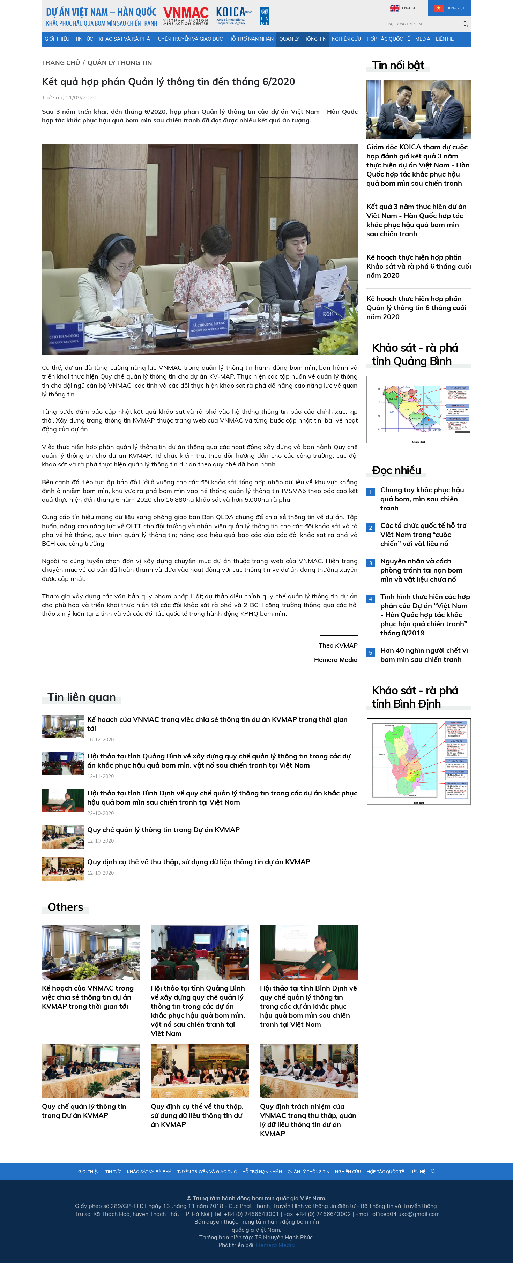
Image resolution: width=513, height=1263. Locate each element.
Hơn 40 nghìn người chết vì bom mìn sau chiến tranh (424, 655)
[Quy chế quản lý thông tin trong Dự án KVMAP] (63, 836)
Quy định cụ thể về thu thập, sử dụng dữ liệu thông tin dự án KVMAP (198, 861)
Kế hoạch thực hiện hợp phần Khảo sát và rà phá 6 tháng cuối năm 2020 (418, 266)
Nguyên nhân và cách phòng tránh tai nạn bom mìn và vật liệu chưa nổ (421, 569)
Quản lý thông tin (302, 39)
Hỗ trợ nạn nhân (251, 39)
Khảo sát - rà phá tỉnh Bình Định (415, 696)
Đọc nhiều (396, 470)
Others (65, 906)
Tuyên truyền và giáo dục (189, 39)
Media (422, 39)
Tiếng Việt (455, 8)
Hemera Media (336, 660)
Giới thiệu (57, 39)
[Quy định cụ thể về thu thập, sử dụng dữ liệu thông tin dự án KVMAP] (63, 868)
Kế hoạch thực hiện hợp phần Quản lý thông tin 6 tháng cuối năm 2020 (416, 307)
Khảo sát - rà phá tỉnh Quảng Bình (415, 354)
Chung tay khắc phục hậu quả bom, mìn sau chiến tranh (422, 498)
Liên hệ (445, 39)
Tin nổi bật (398, 65)
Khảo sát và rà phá (124, 39)
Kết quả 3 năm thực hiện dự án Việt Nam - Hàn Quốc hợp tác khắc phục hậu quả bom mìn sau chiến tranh (416, 220)
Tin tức (84, 39)
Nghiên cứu (346, 39)
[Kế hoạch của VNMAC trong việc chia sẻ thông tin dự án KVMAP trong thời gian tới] (63, 725)
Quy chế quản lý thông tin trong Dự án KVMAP (163, 829)
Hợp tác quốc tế (388, 39)
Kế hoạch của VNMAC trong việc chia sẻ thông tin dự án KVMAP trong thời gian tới (88, 997)
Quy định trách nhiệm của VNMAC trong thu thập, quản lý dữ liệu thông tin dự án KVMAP (308, 1120)
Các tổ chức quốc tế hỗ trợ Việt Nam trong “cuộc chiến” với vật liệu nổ (423, 534)
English (409, 8)
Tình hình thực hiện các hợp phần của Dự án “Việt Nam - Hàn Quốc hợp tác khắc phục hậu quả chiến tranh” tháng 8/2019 (425, 614)
